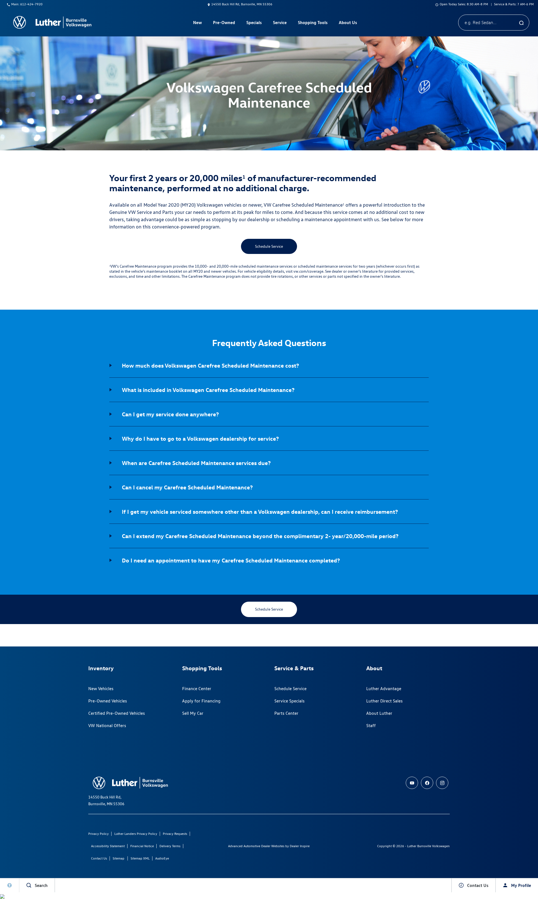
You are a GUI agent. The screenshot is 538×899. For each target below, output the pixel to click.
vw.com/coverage (308, 271)
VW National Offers (107, 725)
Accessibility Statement (108, 846)
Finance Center (196, 688)
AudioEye (162, 858)
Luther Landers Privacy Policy (135, 834)
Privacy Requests (175, 834)
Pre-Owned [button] (224, 23)
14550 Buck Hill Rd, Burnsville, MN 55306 (241, 4)
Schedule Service (269, 246)
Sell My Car (192, 713)
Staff (371, 725)
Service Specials (289, 701)
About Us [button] (347, 23)
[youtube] (412, 783)
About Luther (379, 713)
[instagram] (442, 783)
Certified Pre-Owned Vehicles (116, 713)
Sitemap (118, 858)
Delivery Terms (169, 846)
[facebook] (427, 783)
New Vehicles (100, 688)
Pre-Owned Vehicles (107, 701)
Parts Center (286, 713)
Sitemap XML (140, 858)
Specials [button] (254, 23)
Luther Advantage (383, 688)
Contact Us (99, 858)
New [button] (198, 23)
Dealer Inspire (300, 846)
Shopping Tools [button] (313, 23)
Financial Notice (142, 846)
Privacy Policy (98, 834)
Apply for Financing (201, 701)
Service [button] (280, 23)
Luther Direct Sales (384, 701)
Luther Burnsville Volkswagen (428, 846)
